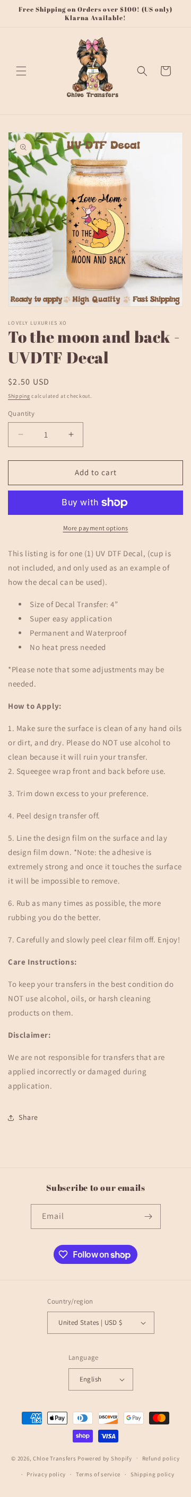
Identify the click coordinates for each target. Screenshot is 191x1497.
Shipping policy (153, 1474)
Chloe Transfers (54, 1458)
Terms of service (98, 1474)
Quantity (21, 413)
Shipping (19, 396)
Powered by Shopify (104, 1458)
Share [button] (28, 1117)
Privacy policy (46, 1474)
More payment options (95, 528)
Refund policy (161, 1458)
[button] (21, 71)
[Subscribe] (148, 1216)
